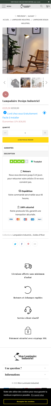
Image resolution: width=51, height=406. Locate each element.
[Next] (46, 51)
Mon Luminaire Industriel (28, 383)
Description (9, 153)
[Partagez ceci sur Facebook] (22, 244)
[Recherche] (42, 6)
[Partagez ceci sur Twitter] (15, 244)
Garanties (8, 148)
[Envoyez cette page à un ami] (35, 244)
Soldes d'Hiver (39, 234)
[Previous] (4, 51)
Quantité (6, 127)
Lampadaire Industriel (22, 234)
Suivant (31, 16)
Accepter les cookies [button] (25, 402)
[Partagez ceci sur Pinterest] (28, 244)
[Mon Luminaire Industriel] (25, 6)
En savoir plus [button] (37, 395)
